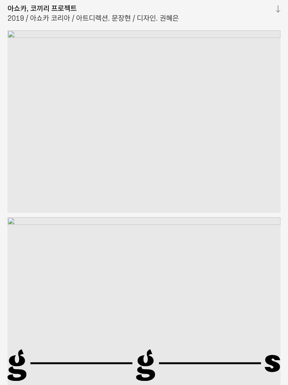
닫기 (274, 9)
